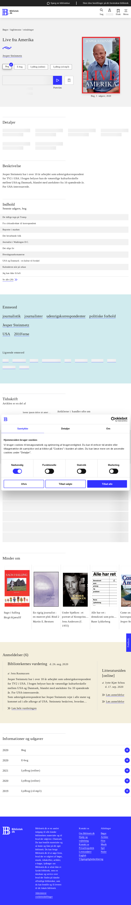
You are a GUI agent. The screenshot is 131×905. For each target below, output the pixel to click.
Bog (7, 66)
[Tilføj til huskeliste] (69, 80)
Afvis (24, 484)
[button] (65, 750)
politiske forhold (102, 316)
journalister (33, 316)
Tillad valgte (65, 484)
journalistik (12, 316)
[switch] (49, 471)
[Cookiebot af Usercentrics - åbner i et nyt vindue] (113, 419)
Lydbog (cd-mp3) (61, 67)
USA (6, 334)
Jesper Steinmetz (16, 325)
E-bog (20, 67)
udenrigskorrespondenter (66, 316)
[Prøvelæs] (57, 80)
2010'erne (21, 334)
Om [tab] (108, 428)
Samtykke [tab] (22, 428)
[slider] (101, 67)
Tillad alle (107, 484)
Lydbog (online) (38, 67)
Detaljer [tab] (65, 428)
